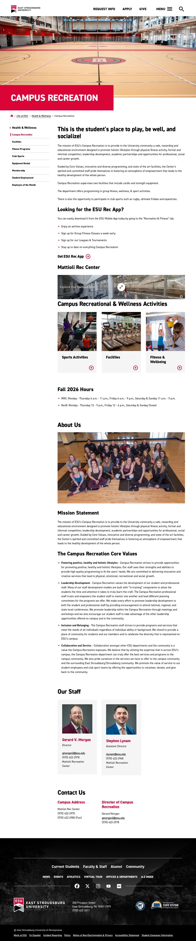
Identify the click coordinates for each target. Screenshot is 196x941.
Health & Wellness (41, 115)
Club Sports (18, 156)
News (46, 877)
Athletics (73, 877)
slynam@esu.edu (116, 754)
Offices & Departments (121, 877)
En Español (35, 935)
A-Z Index (147, 877)
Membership (18, 170)
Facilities (16, 141)
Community (135, 866)
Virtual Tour (93, 877)
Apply (127, 9)
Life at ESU (22, 115)
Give (142, 9)
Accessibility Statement (127, 935)
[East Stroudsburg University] (25, 9)
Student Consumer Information (157, 935)
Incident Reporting (52, 935)
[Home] (12, 115)
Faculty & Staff (95, 866)
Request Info (104, 9)
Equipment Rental (21, 163)
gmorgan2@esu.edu (73, 753)
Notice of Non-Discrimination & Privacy (93, 935)
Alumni (116, 866)
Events (58, 877)
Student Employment (22, 177)
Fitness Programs (21, 149)
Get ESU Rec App (71, 256)
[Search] (181, 9)
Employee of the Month (24, 185)
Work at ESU (20, 935)
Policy (67, 935)
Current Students (65, 866)
